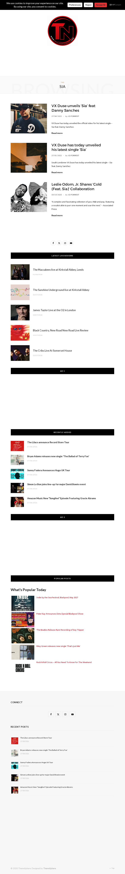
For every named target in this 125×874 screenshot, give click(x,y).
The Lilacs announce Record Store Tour (48, 442)
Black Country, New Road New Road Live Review (60, 330)
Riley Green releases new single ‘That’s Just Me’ (58, 646)
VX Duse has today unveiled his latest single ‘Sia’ (76, 147)
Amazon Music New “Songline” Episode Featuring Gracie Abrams (61, 498)
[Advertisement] (66, 60)
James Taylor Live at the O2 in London (54, 310)
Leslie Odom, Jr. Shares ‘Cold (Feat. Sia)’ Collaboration (77, 186)
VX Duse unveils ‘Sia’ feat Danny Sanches (73, 108)
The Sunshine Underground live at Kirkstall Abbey (61, 289)
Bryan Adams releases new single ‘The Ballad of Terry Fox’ (58, 456)
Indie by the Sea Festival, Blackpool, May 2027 (57, 597)
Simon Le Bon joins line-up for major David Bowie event (56, 484)
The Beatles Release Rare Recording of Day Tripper (60, 629)
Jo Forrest (73, 116)
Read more (57, 133)
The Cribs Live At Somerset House (52, 350)
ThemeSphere (49, 868)
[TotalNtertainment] (62, 31)
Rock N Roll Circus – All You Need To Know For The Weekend (64, 662)
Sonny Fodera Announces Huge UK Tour (48, 470)
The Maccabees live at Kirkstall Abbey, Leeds (58, 269)
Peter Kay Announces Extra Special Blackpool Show (59, 613)
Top (112, 868)
